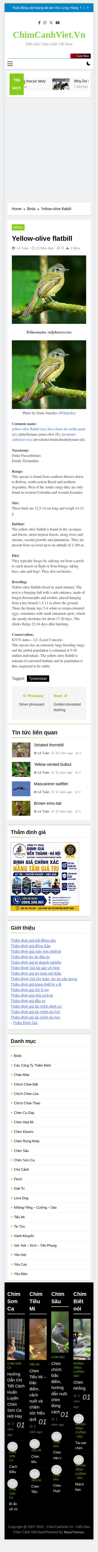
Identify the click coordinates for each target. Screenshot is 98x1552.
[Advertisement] (49, 149)
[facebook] (39, 23)
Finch (18, 1179)
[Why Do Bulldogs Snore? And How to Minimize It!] (53, 84)
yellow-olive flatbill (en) (29, 428)
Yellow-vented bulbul (52, 764)
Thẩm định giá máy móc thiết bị (36, 951)
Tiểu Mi (19, 1217)
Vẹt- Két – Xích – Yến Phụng (35, 1245)
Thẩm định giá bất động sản (33, 941)
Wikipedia (66, 412)
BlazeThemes (74, 1532)
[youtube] (57, 23)
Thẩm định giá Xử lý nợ (30, 990)
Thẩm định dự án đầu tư (30, 957)
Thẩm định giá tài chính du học (35, 1017)
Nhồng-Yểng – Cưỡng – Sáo (35, 1207)
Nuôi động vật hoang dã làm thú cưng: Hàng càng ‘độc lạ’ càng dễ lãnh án (45, 8)
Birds (18, 227)
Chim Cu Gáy (24, 1113)
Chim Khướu (23, 1132)
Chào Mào (21, 1075)
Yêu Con (20, 1264)
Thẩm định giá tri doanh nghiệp (36, 962)
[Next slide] (88, 8)
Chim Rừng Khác (27, 1141)
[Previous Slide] (81, 8)
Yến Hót (20, 1255)
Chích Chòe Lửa (26, 1094)
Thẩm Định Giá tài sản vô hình (35, 968)
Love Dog (21, 1198)
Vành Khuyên (24, 1236)
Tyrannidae (38, 678)
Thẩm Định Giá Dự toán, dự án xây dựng (44, 979)
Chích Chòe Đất (26, 1084)
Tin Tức (19, 1226)
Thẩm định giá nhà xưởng (32, 995)
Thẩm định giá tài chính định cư (36, 1006)
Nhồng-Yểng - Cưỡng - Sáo (79, 1370)
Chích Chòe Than (27, 1103)
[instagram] (45, 23)
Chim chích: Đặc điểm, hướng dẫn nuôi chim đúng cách (59, 1387)
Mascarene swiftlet (51, 784)
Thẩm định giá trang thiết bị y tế (36, 984)
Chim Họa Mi (24, 1122)
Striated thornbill (49, 745)
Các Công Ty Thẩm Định (32, 1065)
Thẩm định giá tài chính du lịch (35, 1012)
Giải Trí (19, 1188)
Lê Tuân (22, 248)
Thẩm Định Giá (25, 1023)
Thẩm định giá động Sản (31, 946)
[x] (51, 23)
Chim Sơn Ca (24, 1160)
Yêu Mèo (20, 1274)
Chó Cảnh (21, 1169)
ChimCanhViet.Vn (49, 35)
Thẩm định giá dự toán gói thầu (36, 973)
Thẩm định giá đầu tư (28, 1001)
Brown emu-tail (47, 803)
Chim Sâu (21, 1151)
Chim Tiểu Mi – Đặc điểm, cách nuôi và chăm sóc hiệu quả (37, 1395)
